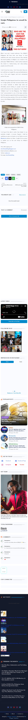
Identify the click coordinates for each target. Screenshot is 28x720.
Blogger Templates (12, 716)
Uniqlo (5, 17)
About (13, 713)
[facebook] (8, 7)
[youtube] (14, 7)
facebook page (22, 460)
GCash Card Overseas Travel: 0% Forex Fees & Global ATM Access (18, 438)
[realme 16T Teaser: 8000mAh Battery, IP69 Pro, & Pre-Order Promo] (4, 446)
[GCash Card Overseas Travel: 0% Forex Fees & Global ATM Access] (4, 438)
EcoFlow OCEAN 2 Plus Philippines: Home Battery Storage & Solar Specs (13, 685)
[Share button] (16, 178)
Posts (7, 361)
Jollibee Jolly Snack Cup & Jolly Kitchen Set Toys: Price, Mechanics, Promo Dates (13, 691)
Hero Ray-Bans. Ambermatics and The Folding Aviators (14, 617)
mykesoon (7, 153)
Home (2, 17)
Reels (21, 361)
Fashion (13, 174)
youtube (22, 464)
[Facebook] (6, 178)
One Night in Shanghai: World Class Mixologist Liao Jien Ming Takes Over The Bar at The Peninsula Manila (14, 672)
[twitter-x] (11, 7)
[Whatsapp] (13, 178)
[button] (21, 11)
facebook (8, 460)
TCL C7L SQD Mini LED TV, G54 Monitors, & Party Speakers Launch (17, 430)
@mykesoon (4, 138)
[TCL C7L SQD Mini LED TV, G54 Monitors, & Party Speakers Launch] (4, 429)
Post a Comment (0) (14, 216)
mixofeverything (10, 155)
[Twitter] (10, 178)
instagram (8, 464)
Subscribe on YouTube (14, 321)
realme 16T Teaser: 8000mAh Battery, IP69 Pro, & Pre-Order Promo (17, 446)
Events (7, 174)
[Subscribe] (25, 11)
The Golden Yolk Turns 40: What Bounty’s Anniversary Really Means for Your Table (13, 696)
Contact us (20, 713)
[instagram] (17, 7)
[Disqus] (14, 239)
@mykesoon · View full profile (14, 393)
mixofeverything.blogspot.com (8, 148)
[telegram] (20, 7)
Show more (22, 194)
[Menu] (2, 11)
